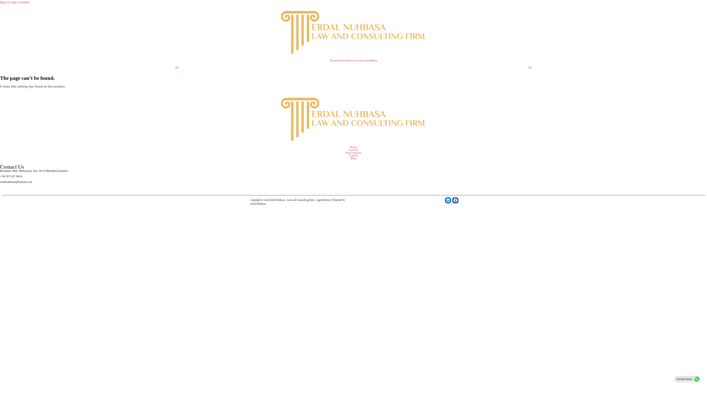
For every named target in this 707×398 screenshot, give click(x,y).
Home (333, 60)
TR (176, 67)
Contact (367, 60)
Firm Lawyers (355, 60)
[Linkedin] (448, 200)
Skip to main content (14, 2)
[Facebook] (455, 200)
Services (342, 60)
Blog (374, 60)
